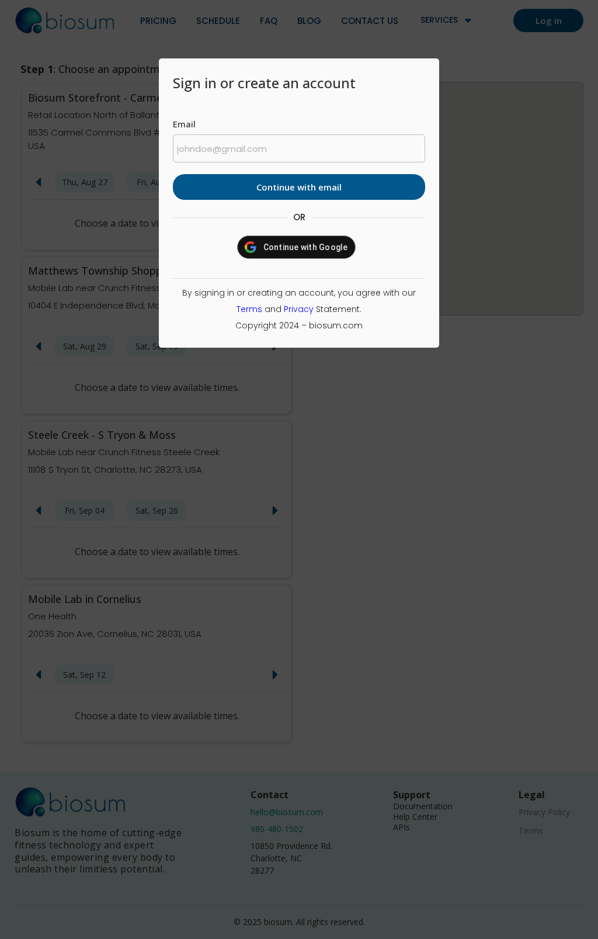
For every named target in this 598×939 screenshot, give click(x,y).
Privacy (299, 309)
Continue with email (299, 187)
